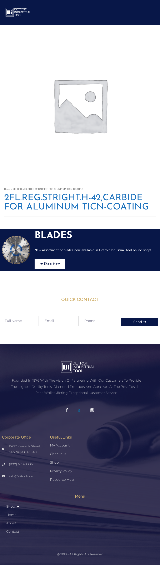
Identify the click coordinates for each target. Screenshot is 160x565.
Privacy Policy (61, 471)
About (11, 523)
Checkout (58, 454)
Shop (54, 462)
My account (60, 445)
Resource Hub (62, 480)
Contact (12, 531)
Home (7, 189)
